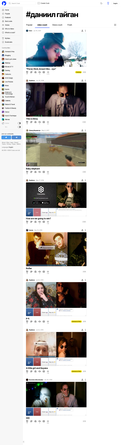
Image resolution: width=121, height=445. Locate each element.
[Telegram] (16, 137)
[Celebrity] (11, 100)
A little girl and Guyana (37, 368)
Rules (14, 144)
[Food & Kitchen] (11, 97)
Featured (8, 17)
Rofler (29, 268)
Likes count (42, 25)
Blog (8, 142)
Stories (7, 25)
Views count (57, 25)
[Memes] (11, 119)
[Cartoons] (11, 74)
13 (84, 421)
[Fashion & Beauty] (11, 108)
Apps (12, 142)
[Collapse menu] (23, 441)
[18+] (19, 127)
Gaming (78, 72)
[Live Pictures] (11, 82)
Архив (31, 230)
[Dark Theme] (101, 3)
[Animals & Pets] (11, 51)
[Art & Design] (11, 78)
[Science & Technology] (11, 93)
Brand (16, 142)
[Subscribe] (19, 123)
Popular (7, 14)
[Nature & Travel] (11, 104)
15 (84, 321)
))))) (28, 418)
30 (84, 172)
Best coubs (8, 21)
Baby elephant (33, 168)
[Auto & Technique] (11, 116)
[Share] (82, 31)
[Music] (11, 85)
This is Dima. (32, 119)
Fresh (69, 25)
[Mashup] (11, 63)
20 (84, 122)
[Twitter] (6, 137)
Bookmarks (8, 42)
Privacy (9, 144)
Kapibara (32, 80)
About (4, 142)
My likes (7, 38)
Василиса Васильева (36, 379)
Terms (4, 144)
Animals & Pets (76, 321)
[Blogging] (11, 55)
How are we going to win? (38, 218)
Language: (7, 147)
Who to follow (9, 29)
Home (7, 10)
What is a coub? (10, 32)
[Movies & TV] (11, 67)
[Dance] (11, 112)
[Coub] (4, 3)
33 (84, 72)
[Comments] (35, 72)
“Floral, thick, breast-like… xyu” (41, 69)
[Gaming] (11, 70)
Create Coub (45, 3)
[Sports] (11, 89)
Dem (30, 30)
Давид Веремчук (34, 130)
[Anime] (11, 123)
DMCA (19, 144)
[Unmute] (28, 114)
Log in (115, 3)
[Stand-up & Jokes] (11, 59)
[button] (115, 24)
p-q (27, 318)
